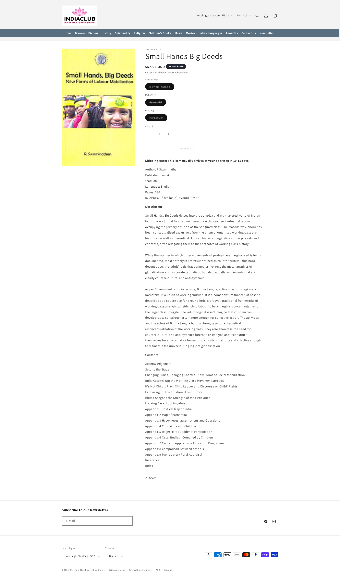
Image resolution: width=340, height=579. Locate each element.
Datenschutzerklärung (140, 570)
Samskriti (157, 103)
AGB (158, 570)
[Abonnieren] (128, 521)
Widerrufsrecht (117, 570)
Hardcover (158, 118)
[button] (80, 33)
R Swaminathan (161, 87)
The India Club (77, 570)
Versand (149, 72)
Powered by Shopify (95, 570)
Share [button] (152, 478)
